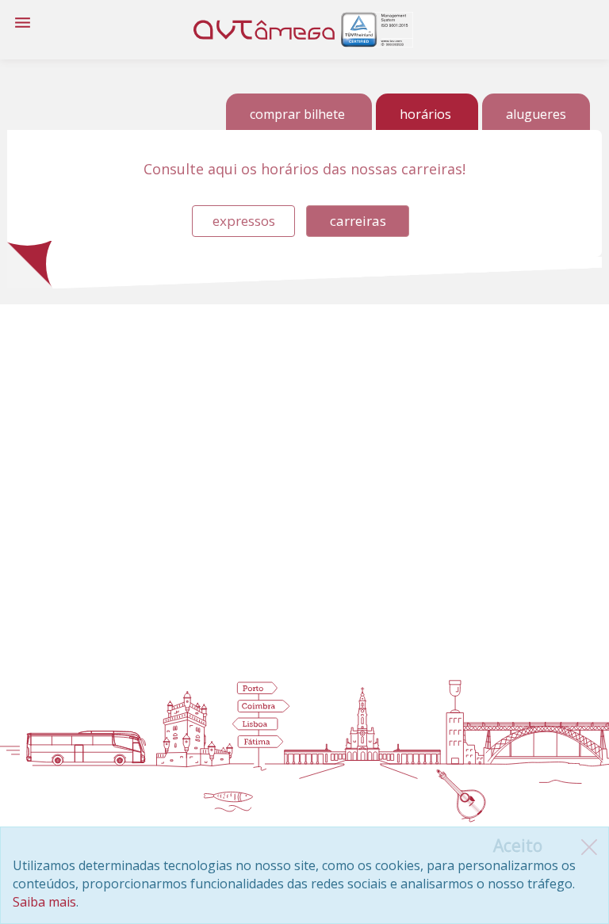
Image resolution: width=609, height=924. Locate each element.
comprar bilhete (297, 114)
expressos (244, 221)
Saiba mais (44, 902)
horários (425, 114)
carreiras (358, 221)
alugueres (536, 114)
